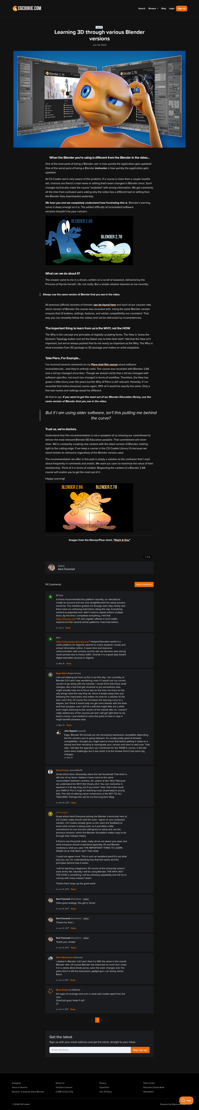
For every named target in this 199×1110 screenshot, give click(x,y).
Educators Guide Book (153, 1087)
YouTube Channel (64, 1087)
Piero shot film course (104, 364)
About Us (60, 1083)
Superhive (104, 1087)
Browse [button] (152, 8)
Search (141, 8)
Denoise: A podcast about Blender (28, 1091)
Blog (163, 8)
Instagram (16, 1083)
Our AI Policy (106, 1091)
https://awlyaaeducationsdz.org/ (72, 641)
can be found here (104, 304)
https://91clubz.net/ (66, 618)
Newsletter (148, 1091)
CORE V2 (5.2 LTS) (64, 1091)
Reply (68, 628)
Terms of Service (19, 1087)
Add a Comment (144, 584)
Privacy (103, 1083)
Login (171, 8)
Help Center (149, 1083)
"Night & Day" (121, 540)
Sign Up (181, 8)
